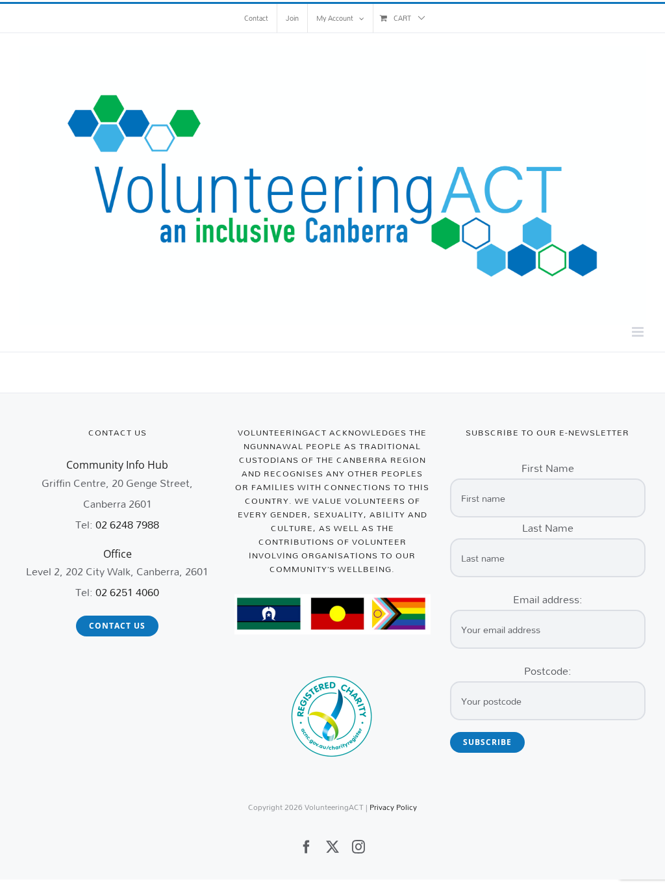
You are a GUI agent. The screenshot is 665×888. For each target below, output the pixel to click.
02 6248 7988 (127, 524)
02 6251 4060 (127, 592)
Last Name (547, 527)
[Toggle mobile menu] (639, 332)
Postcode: (547, 670)
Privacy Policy (393, 807)
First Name (547, 467)
